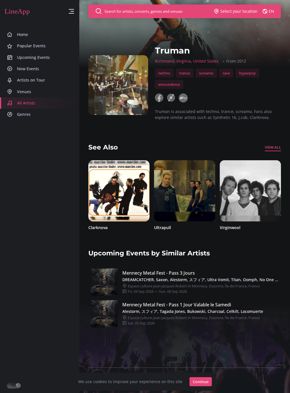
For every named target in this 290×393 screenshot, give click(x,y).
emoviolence (169, 84)
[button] (71, 11)
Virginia (183, 61)
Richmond (164, 61)
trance (184, 73)
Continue (200, 381)
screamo (206, 73)
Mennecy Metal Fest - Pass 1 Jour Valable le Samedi (176, 305)
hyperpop (247, 73)
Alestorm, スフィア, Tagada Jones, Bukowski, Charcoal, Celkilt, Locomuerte (192, 311)
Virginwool (179, 227)
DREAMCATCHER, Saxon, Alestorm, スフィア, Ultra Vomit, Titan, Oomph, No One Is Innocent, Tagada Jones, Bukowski (200, 279)
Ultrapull (112, 227)
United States (206, 61)
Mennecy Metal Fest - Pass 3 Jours (158, 273)
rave (226, 73)
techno (164, 73)
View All (273, 147)
